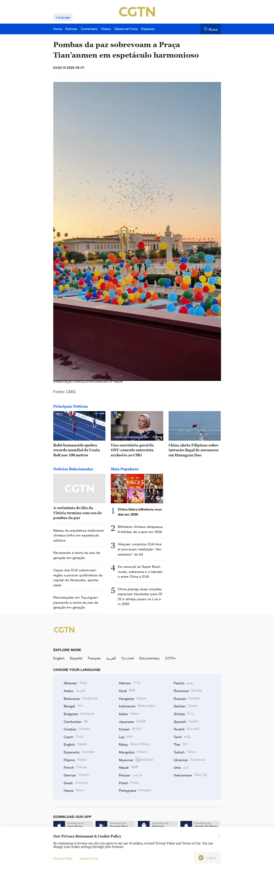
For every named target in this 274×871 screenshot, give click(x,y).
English (58, 658)
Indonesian (137, 706)
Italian (129, 714)
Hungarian (132, 698)
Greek (75, 783)
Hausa (74, 790)
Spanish (186, 721)
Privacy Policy (63, 859)
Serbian (185, 706)
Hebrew (130, 683)
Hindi (127, 691)
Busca (213, 29)
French (75, 767)
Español (76, 658)
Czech (73, 737)
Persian (130, 775)
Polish (128, 783)
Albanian (75, 683)
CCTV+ (170, 658)
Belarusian (80, 698)
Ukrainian (189, 760)
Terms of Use (88, 859)
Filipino (75, 760)
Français (94, 658)
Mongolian (133, 752)
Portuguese (135, 790)
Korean (130, 729)
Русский (127, 658)
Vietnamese (190, 775)
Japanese (132, 721)
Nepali (128, 767)
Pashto (183, 683)
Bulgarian (79, 714)
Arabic (74, 691)
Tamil (182, 737)
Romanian (188, 691)
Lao (125, 737)
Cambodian (75, 721)
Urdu (181, 767)
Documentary (149, 658)
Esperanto (79, 752)
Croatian (77, 729)
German (76, 775)
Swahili (186, 729)
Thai (181, 744)
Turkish (185, 752)
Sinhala (184, 714)
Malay (134, 744)
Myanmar (136, 760)
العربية (111, 658)
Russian (186, 698)
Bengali (73, 706)
